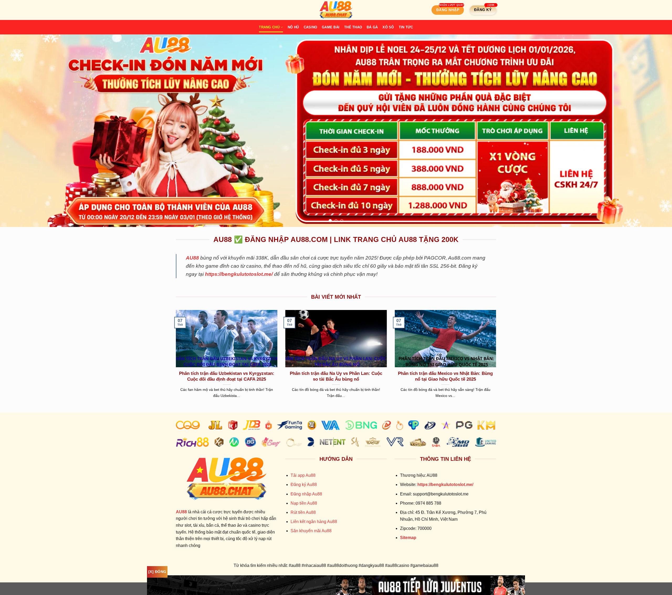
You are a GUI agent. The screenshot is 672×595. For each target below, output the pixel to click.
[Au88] (336, 10)
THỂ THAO (353, 27)
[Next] (652, 130)
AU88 (192, 258)
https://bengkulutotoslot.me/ (239, 274)
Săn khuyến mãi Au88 (311, 531)
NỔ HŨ (293, 27)
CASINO (310, 27)
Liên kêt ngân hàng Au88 (314, 521)
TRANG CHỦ (269, 27)
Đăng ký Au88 (304, 484)
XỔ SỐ (388, 27)
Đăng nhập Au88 (306, 494)
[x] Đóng (157, 572)
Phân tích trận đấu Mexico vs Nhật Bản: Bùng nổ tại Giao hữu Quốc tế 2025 (445, 376)
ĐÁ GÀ (372, 27)
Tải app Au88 (303, 475)
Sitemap (408, 537)
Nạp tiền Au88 (304, 503)
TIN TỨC (406, 27)
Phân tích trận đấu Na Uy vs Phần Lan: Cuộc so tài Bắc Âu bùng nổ (336, 376)
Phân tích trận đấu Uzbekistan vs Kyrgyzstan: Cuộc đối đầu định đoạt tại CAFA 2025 (226, 376)
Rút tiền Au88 (303, 512)
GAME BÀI (330, 27)
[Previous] (20, 130)
